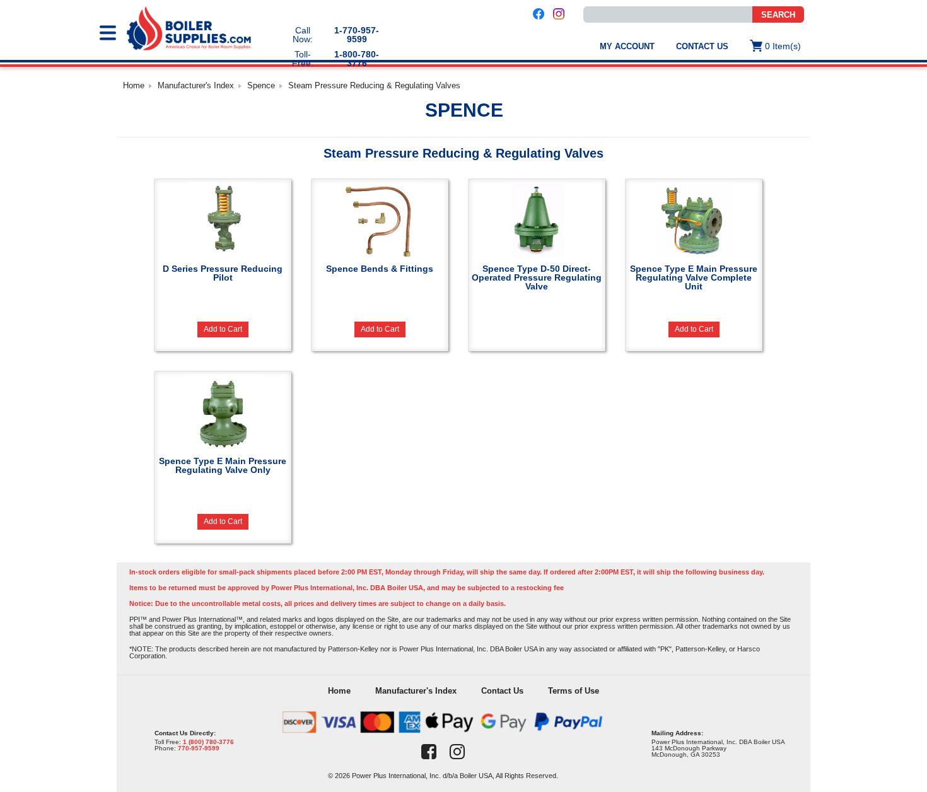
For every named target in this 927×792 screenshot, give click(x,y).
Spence (261, 85)
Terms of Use (573, 691)
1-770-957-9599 (356, 34)
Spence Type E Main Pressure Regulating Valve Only (222, 465)
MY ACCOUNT (627, 46)
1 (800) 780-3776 (208, 741)
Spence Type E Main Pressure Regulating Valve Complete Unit (693, 277)
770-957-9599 (198, 748)
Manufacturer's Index (196, 85)
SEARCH (778, 15)
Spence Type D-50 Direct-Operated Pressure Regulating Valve (537, 277)
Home (133, 85)
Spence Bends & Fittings (379, 268)
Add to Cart (223, 329)
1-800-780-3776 (356, 58)
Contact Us (702, 46)
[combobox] (667, 14)
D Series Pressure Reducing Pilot (223, 273)
